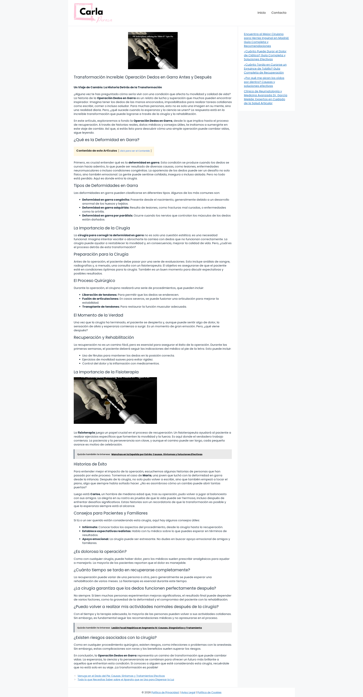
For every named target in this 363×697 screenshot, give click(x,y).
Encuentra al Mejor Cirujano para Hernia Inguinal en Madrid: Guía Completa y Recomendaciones (266, 40)
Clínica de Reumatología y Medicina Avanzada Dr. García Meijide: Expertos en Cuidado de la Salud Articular (265, 97)
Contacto (278, 12)
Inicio (262, 12)
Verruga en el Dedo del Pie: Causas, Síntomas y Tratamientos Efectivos (121, 676)
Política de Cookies (209, 692)
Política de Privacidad (165, 692)
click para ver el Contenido (135, 150)
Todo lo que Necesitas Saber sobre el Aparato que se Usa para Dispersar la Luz (126, 679)
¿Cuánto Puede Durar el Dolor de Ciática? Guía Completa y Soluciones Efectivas (265, 55)
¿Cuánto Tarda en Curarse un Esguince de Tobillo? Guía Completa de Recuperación (265, 69)
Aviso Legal (188, 692)
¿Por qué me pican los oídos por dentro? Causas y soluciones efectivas (264, 82)
